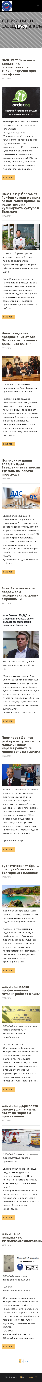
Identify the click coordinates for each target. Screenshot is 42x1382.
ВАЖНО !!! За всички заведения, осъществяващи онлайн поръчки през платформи (19, 67)
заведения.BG (31, 1377)
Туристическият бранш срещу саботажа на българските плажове (20, 869)
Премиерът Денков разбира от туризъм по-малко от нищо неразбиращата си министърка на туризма (21, 745)
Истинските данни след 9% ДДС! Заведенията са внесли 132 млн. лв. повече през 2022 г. (21, 467)
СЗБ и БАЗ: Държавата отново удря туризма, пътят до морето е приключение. (20, 1111)
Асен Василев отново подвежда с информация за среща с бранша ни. (20, 593)
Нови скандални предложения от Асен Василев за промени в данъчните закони (20, 338)
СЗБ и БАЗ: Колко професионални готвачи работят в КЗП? (21, 990)
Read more (8, 178)
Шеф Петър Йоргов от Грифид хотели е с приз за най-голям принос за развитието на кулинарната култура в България (21, 202)
